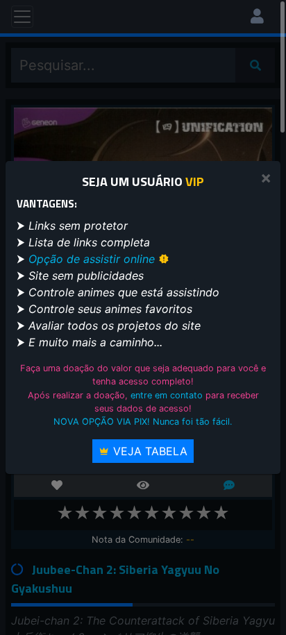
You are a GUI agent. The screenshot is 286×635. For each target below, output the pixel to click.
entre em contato (167, 395)
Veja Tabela (148, 451)
